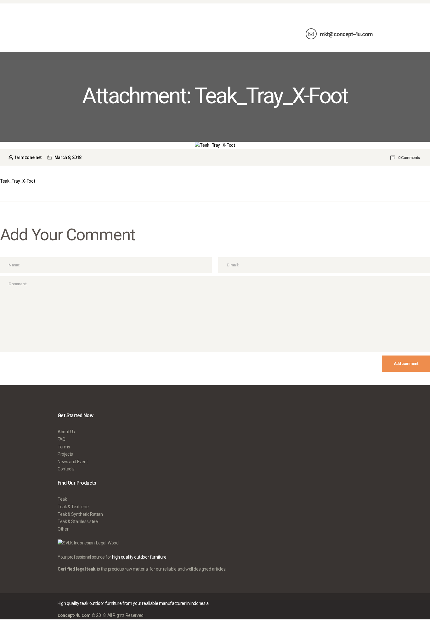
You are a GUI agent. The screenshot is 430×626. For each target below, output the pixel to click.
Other (63, 529)
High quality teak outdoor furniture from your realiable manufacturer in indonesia (133, 603)
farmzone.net (28, 157)
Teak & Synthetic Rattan (80, 514)
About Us (66, 431)
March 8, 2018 (68, 157)
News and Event (73, 461)
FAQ (61, 439)
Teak (62, 499)
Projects (65, 454)
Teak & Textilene (73, 506)
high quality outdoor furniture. (139, 557)
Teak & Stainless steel (78, 521)
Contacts (66, 468)
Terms (64, 446)
